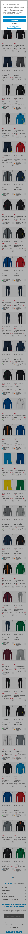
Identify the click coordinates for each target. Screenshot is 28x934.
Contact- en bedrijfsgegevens (14, 27)
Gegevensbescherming (14, 26)
